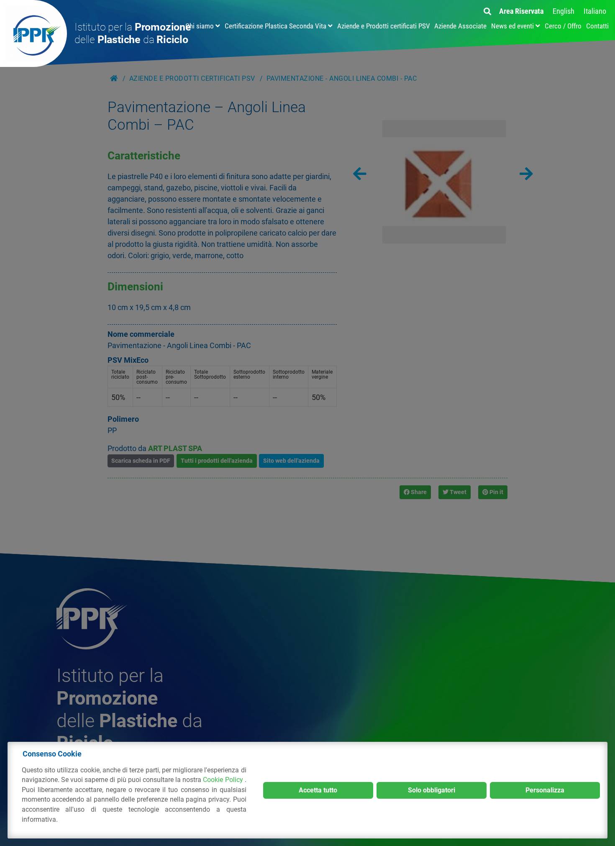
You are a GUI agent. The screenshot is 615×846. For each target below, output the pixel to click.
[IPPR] (33, 33)
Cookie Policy (223, 780)
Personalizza (544, 790)
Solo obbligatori (431, 790)
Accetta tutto (318, 790)
